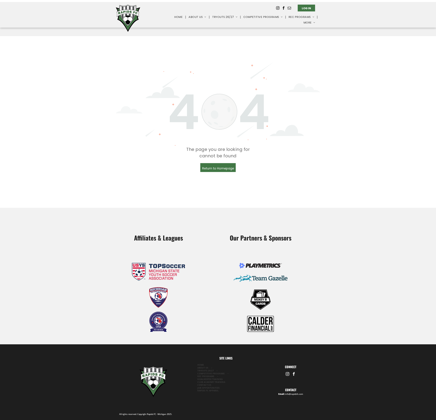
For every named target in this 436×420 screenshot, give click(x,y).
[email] (289, 8)
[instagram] (277, 8)
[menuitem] (179, 17)
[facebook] (283, 8)
